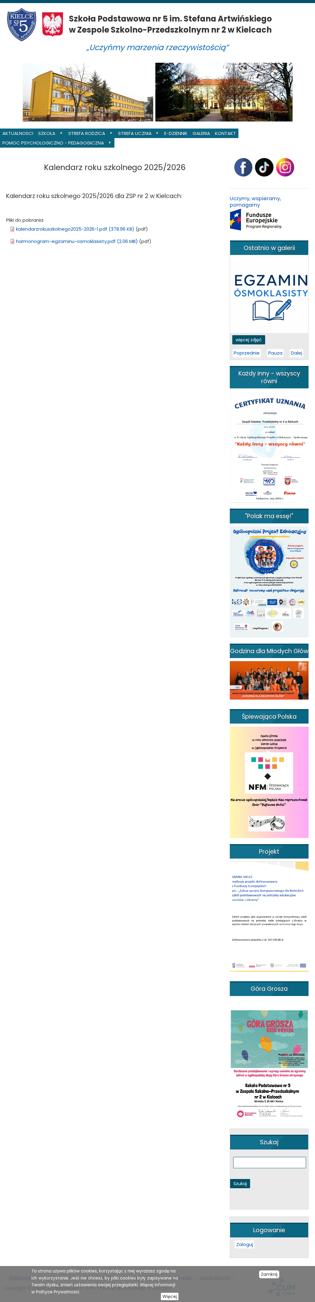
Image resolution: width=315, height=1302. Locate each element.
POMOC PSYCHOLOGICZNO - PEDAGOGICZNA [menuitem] (52, 144)
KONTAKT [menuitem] (225, 133)
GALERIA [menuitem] (201, 133)
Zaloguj (244, 1244)
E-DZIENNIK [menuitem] (176, 133)
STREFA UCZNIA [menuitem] (134, 134)
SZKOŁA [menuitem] (45, 134)
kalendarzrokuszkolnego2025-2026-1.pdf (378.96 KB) (75, 229)
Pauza (275, 353)
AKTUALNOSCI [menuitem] (17, 133)
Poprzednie (247, 353)
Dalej (296, 353)
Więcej (169, 1296)
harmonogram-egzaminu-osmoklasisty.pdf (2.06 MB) (77, 241)
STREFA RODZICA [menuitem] (85, 134)
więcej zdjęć (249, 340)
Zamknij (269, 1274)
